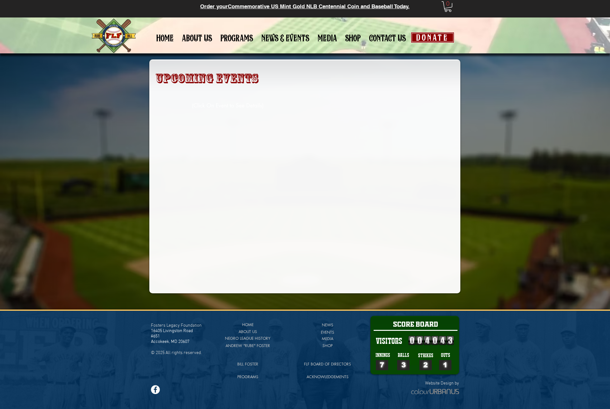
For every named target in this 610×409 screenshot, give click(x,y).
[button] (448, 6)
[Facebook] (155, 389)
